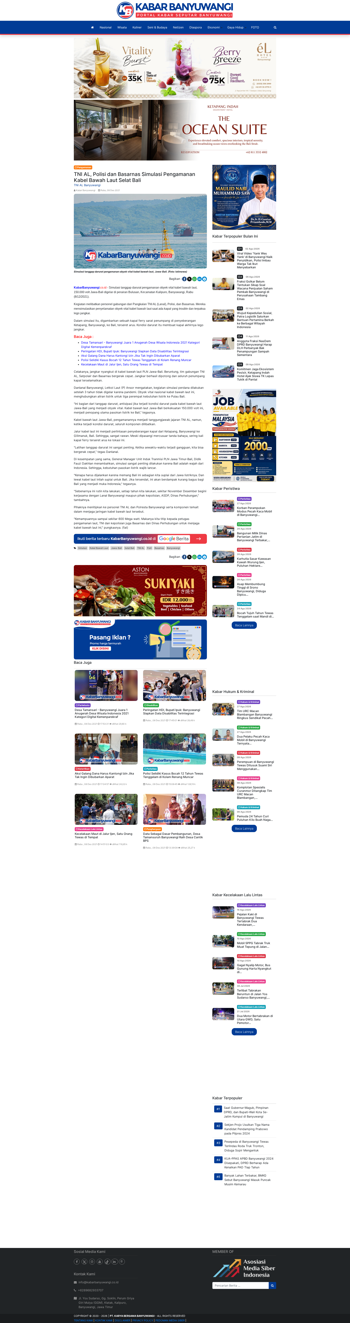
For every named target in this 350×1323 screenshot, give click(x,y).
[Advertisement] (244, 659)
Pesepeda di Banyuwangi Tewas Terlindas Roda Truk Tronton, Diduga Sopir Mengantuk (246, 1146)
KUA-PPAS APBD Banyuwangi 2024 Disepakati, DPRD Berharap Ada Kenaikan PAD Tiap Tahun (248, 1163)
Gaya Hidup (235, 27)
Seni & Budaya (157, 27)
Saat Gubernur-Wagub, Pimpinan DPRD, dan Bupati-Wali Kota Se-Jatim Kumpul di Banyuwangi (246, 1112)
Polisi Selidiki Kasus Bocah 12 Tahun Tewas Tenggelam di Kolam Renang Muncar (136, 360)
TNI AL (140, 548)
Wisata (122, 27)
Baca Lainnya (244, 625)
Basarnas (159, 548)
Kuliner (137, 27)
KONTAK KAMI (103, 1320)
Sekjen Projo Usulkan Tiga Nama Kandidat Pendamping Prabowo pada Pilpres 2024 (246, 1129)
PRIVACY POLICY (143, 1320)
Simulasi (82, 548)
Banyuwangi (173, 548)
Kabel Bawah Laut (99, 548)
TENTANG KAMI (83, 1320)
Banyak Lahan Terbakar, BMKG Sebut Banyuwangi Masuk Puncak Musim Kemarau (247, 1180)
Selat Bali (129, 548)
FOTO (255, 27)
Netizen (178, 27)
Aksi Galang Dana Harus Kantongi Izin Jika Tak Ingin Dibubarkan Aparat (130, 355)
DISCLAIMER (122, 1320)
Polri (149, 548)
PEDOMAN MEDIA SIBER (170, 1320)
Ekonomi (214, 27)
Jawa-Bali (116, 548)
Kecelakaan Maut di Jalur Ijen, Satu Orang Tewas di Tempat (122, 364)
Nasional (106, 27)
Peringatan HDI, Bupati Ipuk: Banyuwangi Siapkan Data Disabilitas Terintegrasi (135, 351)
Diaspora (195, 27)
